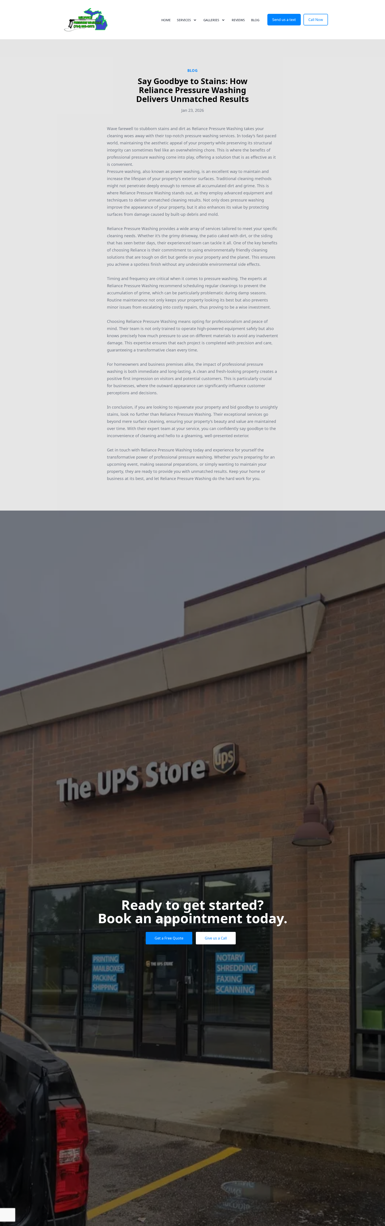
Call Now (315, 19)
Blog (255, 20)
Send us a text (284, 19)
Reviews (238, 20)
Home (166, 20)
